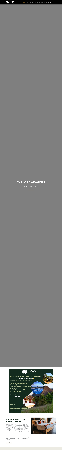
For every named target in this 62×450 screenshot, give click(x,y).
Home (24, 2)
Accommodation (28, 2)
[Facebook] (50, 2)
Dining (33, 2)
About (42, 2)
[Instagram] (48, 2)
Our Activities (37, 2)
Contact (45, 2)
